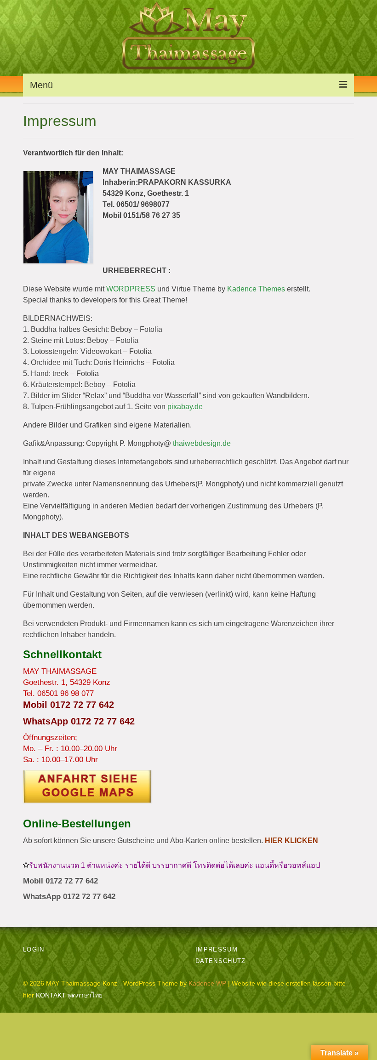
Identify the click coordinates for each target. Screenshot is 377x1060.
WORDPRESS (130, 289)
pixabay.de (185, 406)
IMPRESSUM (216, 949)
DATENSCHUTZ (220, 960)
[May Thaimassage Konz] (188, 786)
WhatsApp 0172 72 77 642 (79, 721)
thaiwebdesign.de (202, 443)
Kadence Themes (256, 289)
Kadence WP (207, 983)
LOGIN (34, 949)
